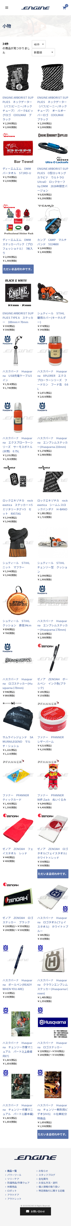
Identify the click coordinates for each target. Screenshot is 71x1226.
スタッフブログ (47, 1175)
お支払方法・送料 (48, 1182)
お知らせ (43, 1171)
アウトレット (14, 1198)
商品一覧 (12, 1171)
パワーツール (14, 1175)
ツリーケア (13, 1179)
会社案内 (43, 1179)
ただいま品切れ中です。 (18, 269)
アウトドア (13, 1194)
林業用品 (12, 1186)
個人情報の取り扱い (49, 1186)
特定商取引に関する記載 (52, 1190)
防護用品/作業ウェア (18, 1182)
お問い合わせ (38, 1211)
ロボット (12, 1190)
